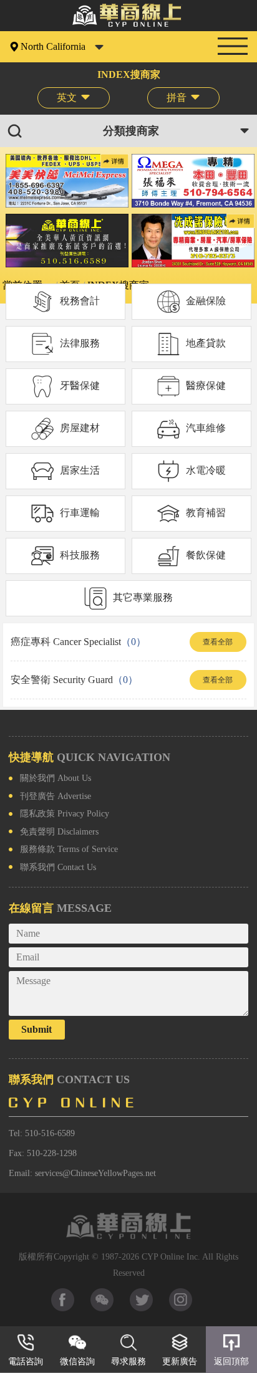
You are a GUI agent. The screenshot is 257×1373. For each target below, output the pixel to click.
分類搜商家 (131, 131)
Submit (36, 1029)
